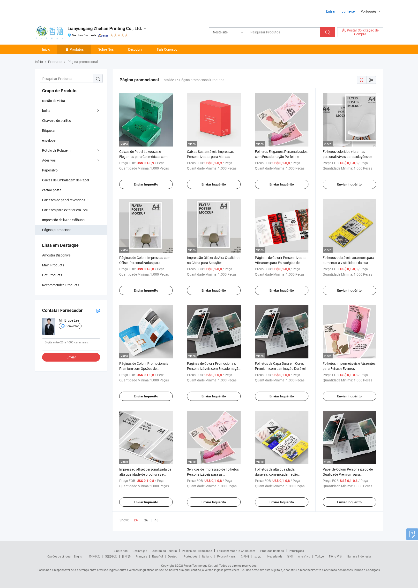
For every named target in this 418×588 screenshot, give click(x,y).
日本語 (126, 556)
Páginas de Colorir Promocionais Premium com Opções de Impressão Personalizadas (143, 368)
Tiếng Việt (335, 556)
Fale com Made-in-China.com (236, 551)
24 (136, 520)
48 (156, 520)
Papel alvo (50, 170)
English (78, 556)
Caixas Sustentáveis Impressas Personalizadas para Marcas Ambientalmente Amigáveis (210, 156)
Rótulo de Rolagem (56, 150)
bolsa (46, 110)
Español (157, 556)
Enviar (71, 357)
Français (141, 556)
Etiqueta (48, 130)
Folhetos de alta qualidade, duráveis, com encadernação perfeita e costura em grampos (278, 474)
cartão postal (52, 190)
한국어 (244, 556)
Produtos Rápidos (272, 551)
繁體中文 (111, 556)
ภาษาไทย (304, 556)
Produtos (77, 49)
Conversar (72, 326)
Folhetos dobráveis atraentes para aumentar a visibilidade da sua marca (348, 262)
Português (190, 556)
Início (46, 49)
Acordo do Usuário (164, 551)
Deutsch (173, 556)
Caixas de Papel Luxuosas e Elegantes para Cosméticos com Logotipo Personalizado (143, 156)
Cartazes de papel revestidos (63, 200)
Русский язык (226, 556)
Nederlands (274, 556)
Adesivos (49, 160)
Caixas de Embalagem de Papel (65, 180)
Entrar (331, 11)
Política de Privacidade (197, 551)
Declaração (140, 551)
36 (146, 520)
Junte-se (348, 11)
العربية (258, 556)
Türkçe (319, 556)
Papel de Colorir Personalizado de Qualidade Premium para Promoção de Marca (348, 474)
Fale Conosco (167, 49)
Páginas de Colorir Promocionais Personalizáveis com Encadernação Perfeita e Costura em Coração (213, 368)
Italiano (207, 556)
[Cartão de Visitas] (98, 310)
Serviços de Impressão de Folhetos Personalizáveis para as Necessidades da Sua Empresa (213, 474)
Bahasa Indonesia (359, 556)
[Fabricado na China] (66, 9)
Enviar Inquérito (146, 184)
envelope (48, 140)
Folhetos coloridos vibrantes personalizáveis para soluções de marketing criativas (347, 156)
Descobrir (135, 49)
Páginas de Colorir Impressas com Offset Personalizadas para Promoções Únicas (144, 262)
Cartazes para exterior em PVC (65, 210)
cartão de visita (53, 100)
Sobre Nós (106, 49)
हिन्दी (290, 556)
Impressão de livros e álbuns (63, 219)
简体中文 (94, 556)
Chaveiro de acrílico (56, 120)
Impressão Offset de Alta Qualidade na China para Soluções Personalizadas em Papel (213, 262)
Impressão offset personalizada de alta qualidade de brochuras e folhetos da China (145, 474)
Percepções (296, 551)
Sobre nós (120, 551)
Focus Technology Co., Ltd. (201, 565)
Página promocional (57, 229)
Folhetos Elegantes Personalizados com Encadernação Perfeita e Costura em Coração (281, 156)
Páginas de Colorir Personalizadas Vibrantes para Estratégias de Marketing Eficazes (280, 262)
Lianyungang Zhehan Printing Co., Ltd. (104, 28)
